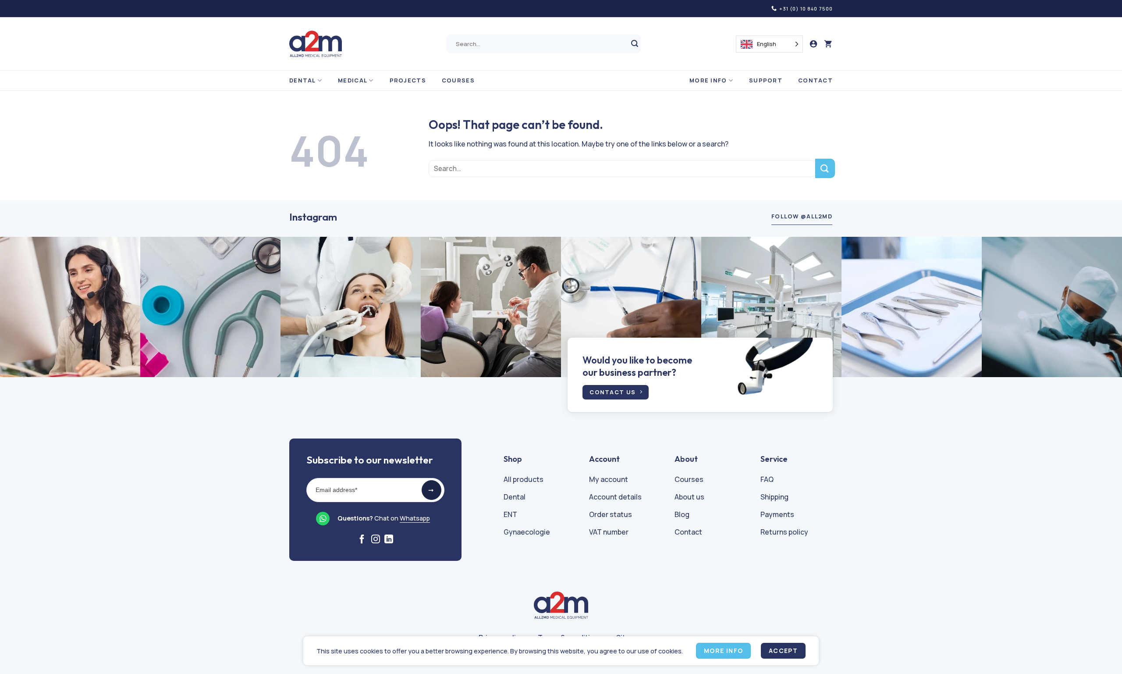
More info (708, 80)
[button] (828, 44)
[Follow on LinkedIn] (388, 540)
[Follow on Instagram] (375, 540)
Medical (352, 80)
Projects (408, 80)
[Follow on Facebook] (362, 540)
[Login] (813, 44)
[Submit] (635, 44)
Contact (815, 80)
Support (765, 80)
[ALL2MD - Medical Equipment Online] (315, 44)
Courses (458, 80)
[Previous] (33, 307)
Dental (302, 80)
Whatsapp (415, 518)
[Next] (1089, 307)
